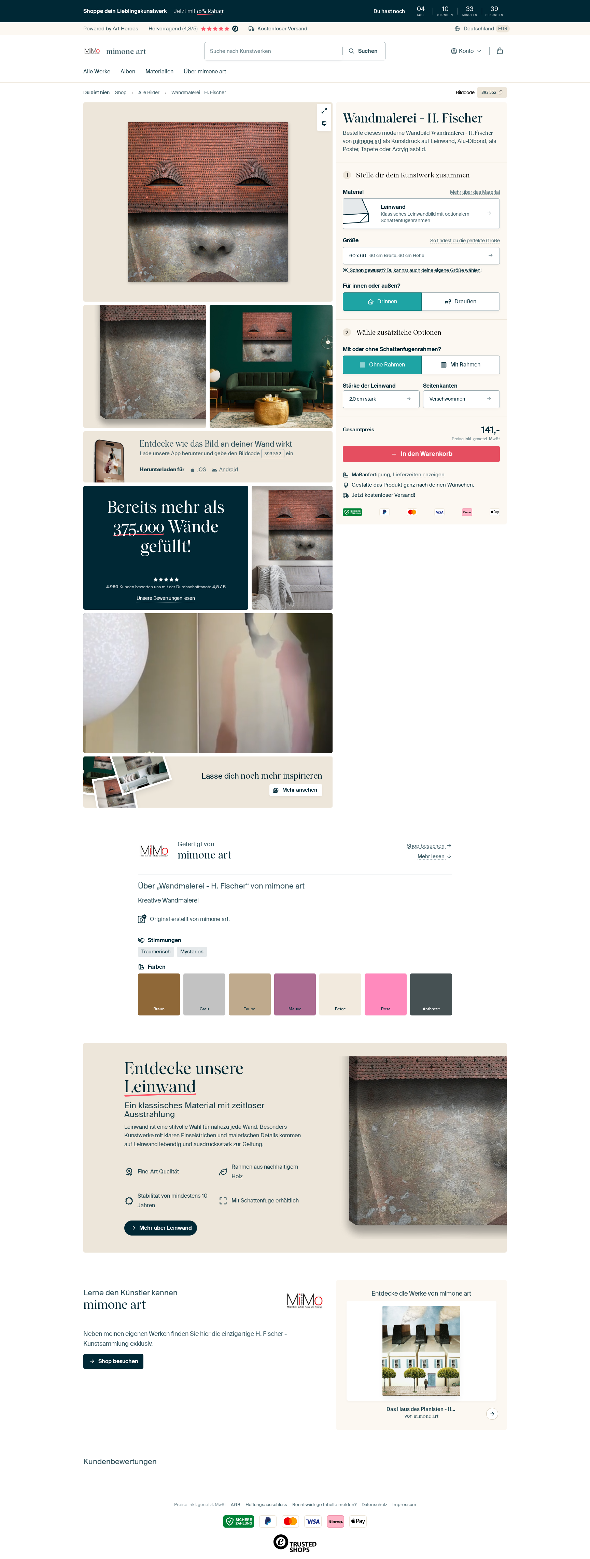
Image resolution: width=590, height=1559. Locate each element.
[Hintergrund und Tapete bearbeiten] (324, 124)
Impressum (404, 1504)
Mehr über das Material (475, 192)
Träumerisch (156, 951)
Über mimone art (205, 71)
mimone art (126, 51)
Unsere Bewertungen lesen (166, 598)
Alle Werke (96, 71)
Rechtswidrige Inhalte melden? (324, 1504)
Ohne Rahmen (387, 364)
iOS (201, 469)
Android (228, 469)
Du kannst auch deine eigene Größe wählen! (415, 270)
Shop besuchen (426, 845)
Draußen (465, 301)
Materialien (159, 71)
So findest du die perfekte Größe (465, 240)
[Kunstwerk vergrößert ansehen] (324, 111)
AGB (235, 1504)
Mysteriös (191, 951)
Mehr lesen (432, 856)
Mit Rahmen (465, 364)
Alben (128, 71)
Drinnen (387, 301)
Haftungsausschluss (266, 1504)
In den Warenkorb (426, 454)
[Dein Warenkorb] (500, 51)
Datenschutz (374, 1504)
